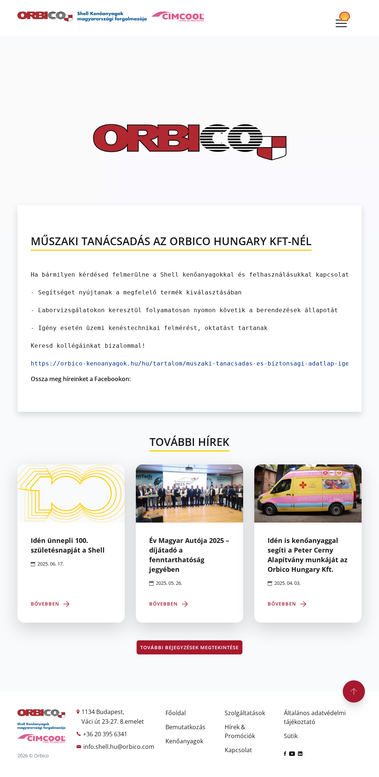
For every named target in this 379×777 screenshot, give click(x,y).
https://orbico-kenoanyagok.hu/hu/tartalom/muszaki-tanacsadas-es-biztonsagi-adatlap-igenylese (201, 363)
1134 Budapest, (102, 712)
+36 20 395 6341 (105, 734)
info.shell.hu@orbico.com (118, 747)
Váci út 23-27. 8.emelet (112, 721)
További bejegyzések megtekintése (189, 647)
